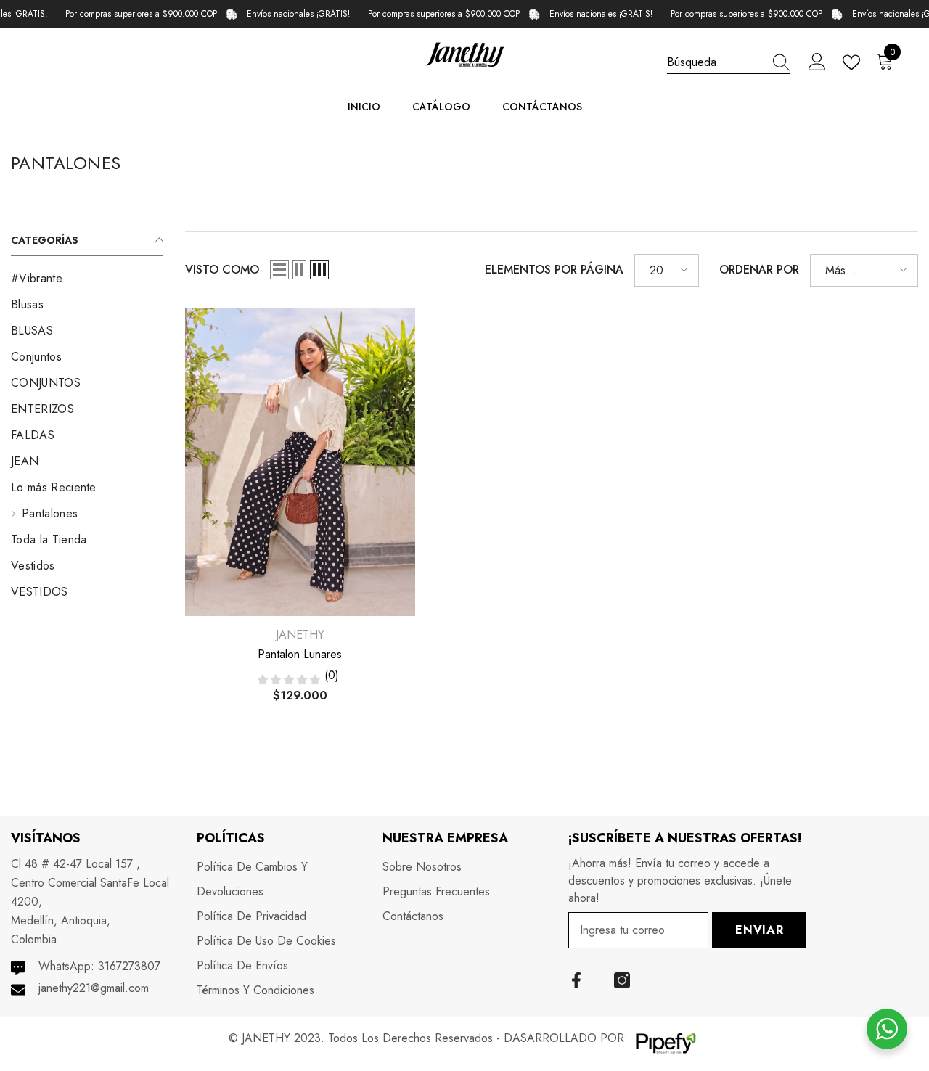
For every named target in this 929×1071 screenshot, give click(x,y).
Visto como (222, 269)
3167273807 (129, 966)
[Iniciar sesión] (817, 62)
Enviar (759, 930)
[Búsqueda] (728, 62)
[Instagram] (622, 980)
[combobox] (715, 62)
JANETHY (300, 634)
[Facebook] (576, 980)
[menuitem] (87, 279)
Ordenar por (759, 269)
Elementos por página (554, 269)
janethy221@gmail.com (93, 988)
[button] (279, 269)
